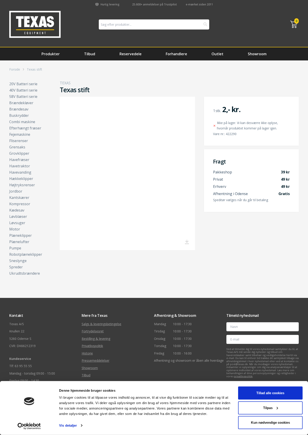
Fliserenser (18, 140)
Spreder (16, 267)
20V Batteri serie (23, 83)
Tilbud (89, 53)
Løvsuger (17, 222)
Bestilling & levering (96, 338)
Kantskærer (19, 197)
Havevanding (20, 172)
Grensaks (17, 147)
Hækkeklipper (21, 178)
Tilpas (268, 408)
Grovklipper (19, 153)
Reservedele (131, 53)
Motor (14, 229)
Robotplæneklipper (25, 254)
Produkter (50, 53)
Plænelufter (19, 241)
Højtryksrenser (22, 184)
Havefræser (19, 159)
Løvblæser (18, 216)
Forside (14, 69)
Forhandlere (176, 53)
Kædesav (16, 210)
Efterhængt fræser (25, 128)
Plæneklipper (20, 235)
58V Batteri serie (23, 96)
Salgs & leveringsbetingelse (101, 324)
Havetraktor (19, 165)
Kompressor (19, 203)
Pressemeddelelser (95, 360)
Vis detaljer (68, 425)
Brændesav (18, 109)
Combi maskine (22, 121)
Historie (87, 353)
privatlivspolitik (243, 376)
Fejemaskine (19, 134)
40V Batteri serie (23, 90)
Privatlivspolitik (92, 346)
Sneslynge (18, 260)
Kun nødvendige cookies (270, 422)
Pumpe (15, 248)
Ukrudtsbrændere (24, 273)
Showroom (257, 53)
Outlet (217, 53)
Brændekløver (21, 102)
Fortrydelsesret (93, 331)
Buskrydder (19, 115)
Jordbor (15, 191)
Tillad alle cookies (270, 393)
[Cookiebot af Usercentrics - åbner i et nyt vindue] (29, 426)
